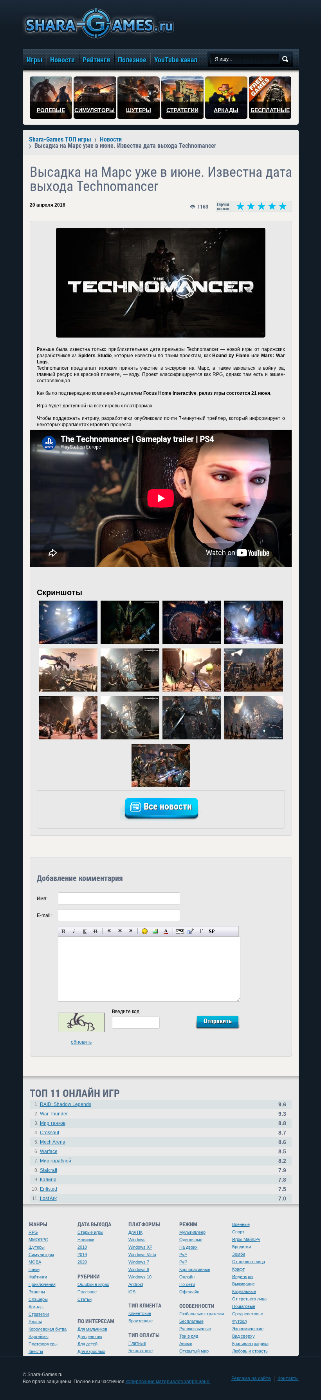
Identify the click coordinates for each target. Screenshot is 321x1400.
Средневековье (247, 1313)
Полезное (87, 1291)
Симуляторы (41, 1254)
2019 (82, 1254)
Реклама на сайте (251, 1378)
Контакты (288, 1378)
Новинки (86, 1239)
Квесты (36, 1351)
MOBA (35, 1262)
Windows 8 (138, 1269)
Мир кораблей (55, 1161)
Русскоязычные (195, 1328)
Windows (137, 1239)
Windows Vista (142, 1254)
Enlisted (48, 1189)
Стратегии (39, 1314)
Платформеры (43, 1344)
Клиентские (139, 1313)
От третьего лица (249, 1298)
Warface (49, 1151)
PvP (183, 1262)
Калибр (48, 1179)
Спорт (238, 1231)
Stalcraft (48, 1170)
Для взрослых (91, 1351)
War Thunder (54, 1114)
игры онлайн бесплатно (98, 23)
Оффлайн (189, 1291)
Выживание (243, 1284)
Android (135, 1284)
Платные (137, 1343)
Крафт (238, 1269)
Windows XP (140, 1247)
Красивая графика (250, 1343)
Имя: (42, 898)
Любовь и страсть (250, 1351)
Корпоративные (194, 1269)
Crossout (49, 1132)
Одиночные (190, 1239)
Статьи (85, 1299)
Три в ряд (188, 1336)
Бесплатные (140, 1350)
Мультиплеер (192, 1232)
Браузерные (140, 1320)
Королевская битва (48, 1329)
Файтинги (38, 1277)
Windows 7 (138, 1262)
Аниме (185, 1343)
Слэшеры (38, 1299)
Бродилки (241, 1246)
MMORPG (39, 1239)
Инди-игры (242, 1276)
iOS (131, 1291)
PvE (183, 1254)
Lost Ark (48, 1198)
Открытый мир (194, 1351)
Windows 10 (139, 1277)
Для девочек (90, 1336)
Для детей (87, 1344)
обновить (81, 1042)
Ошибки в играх (93, 1284)
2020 (82, 1262)
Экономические (247, 1328)
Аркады (36, 1306)
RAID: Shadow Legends (65, 1104)
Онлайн (187, 1277)
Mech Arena (52, 1142)
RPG (33, 1232)
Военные (241, 1224)
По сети (187, 1284)
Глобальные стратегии (201, 1313)
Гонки (34, 1269)
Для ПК (135, 1232)
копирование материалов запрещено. (168, 1381)
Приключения (42, 1284)
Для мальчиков (92, 1329)
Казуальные (244, 1291)
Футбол (239, 1321)
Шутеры (37, 1247)
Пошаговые (243, 1306)
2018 (82, 1247)
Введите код (125, 1011)
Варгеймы (39, 1336)
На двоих (188, 1247)
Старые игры (90, 1232)
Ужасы (35, 1321)
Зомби (238, 1254)
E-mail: (44, 915)
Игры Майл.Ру (246, 1239)
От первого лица (248, 1261)
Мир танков (52, 1123)
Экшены (37, 1291)
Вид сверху (243, 1336)
